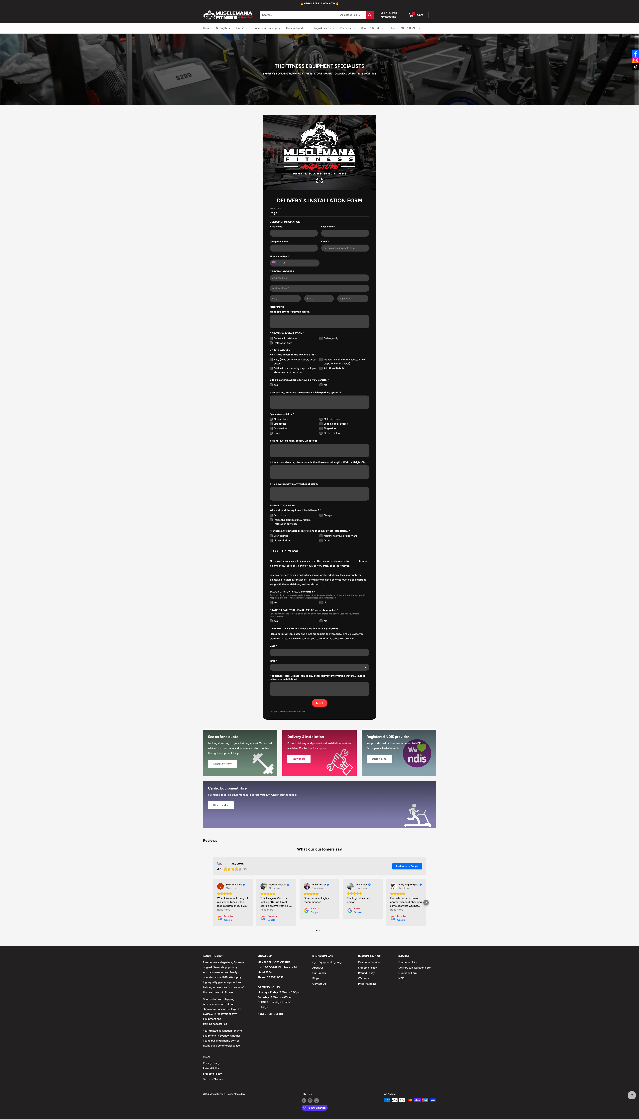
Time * (273, 660)
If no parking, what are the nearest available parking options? (305, 392)
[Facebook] (635, 53)
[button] (213, 902)
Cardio (240, 28)
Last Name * (328, 226)
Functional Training (265, 28)
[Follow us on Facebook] (304, 1100)
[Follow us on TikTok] (316, 1100)
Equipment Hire (407, 962)
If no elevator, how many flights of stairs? (294, 483)
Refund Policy (366, 973)
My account (388, 16)
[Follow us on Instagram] (310, 1100)
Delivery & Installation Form (414, 967)
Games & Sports (370, 28)
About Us (317, 967)
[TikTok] (635, 66)
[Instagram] (635, 60)
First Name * (277, 226)
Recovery (345, 28)
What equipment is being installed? (290, 311)
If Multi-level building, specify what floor (293, 440)
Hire (392, 28)
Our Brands (319, 973)
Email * (325, 241)
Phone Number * (279, 256)
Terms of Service (213, 1079)
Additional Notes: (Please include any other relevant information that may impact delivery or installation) (317, 677)
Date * (273, 645)
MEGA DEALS (409, 28)
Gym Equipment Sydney (327, 962)
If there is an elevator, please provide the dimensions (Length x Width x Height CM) (318, 462)
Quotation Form (408, 973)
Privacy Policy (211, 1063)
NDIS (401, 978)
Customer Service (369, 962)
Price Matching (367, 983)
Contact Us (319, 983)
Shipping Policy (367, 967)
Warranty (363, 978)
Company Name (279, 241)
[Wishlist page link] (432, 15)
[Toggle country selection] (276, 263)
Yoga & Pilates (322, 28)
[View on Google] (220, 886)
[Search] (370, 15)
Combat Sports (295, 28)
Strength (221, 28)
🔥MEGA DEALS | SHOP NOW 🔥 (319, 3)
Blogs (315, 978)
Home (206, 28)
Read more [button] (223, 909)
